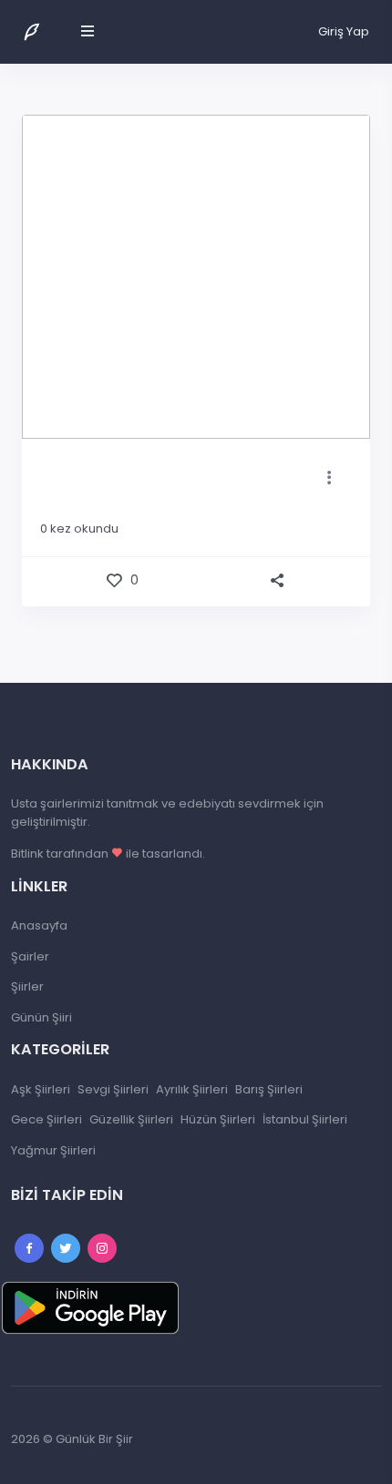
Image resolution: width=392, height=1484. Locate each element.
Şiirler (27, 986)
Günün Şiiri (41, 1017)
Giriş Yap (343, 31)
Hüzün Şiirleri (218, 1119)
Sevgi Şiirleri (113, 1089)
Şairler (30, 956)
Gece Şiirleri (46, 1119)
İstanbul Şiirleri (305, 1119)
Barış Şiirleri (269, 1089)
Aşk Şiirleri (40, 1089)
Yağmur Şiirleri (53, 1150)
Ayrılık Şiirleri (192, 1089)
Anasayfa (39, 925)
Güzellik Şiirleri (131, 1119)
